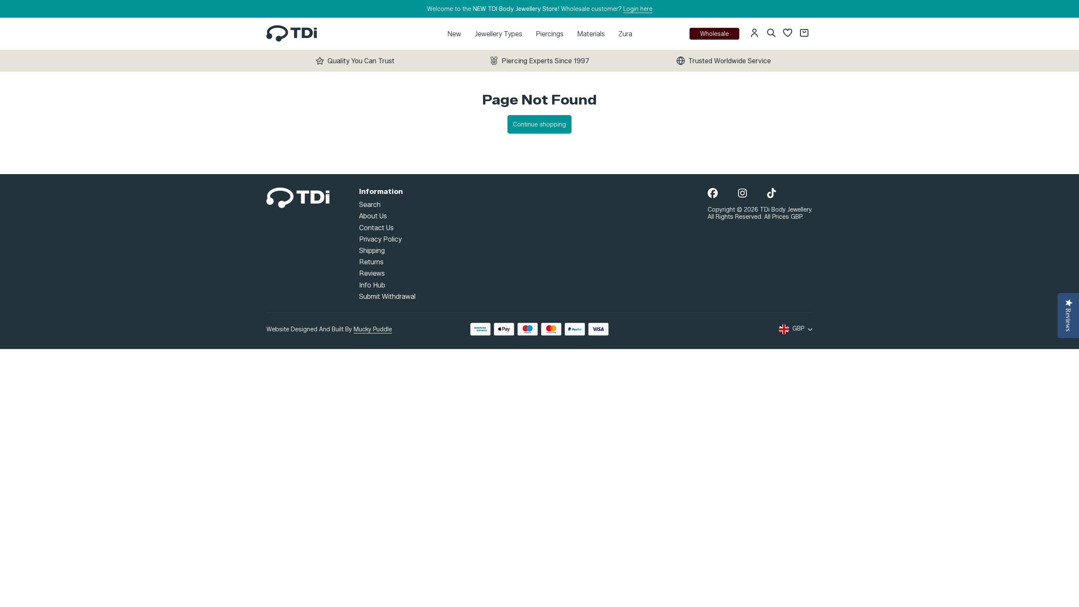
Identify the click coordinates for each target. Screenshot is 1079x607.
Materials (591, 34)
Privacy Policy (380, 239)
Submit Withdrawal (387, 296)
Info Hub (372, 285)
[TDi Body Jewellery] (298, 197)
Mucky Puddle (373, 329)
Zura (625, 34)
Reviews (372, 273)
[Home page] (291, 33)
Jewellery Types (498, 34)
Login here (637, 9)
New (454, 34)
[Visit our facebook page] (713, 194)
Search (370, 205)
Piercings (550, 34)
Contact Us (376, 227)
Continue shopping (539, 124)
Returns (371, 262)
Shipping (372, 251)
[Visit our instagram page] (742, 194)
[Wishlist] (788, 33)
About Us (373, 216)
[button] (754, 33)
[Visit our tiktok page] (771, 194)
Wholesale (714, 34)
